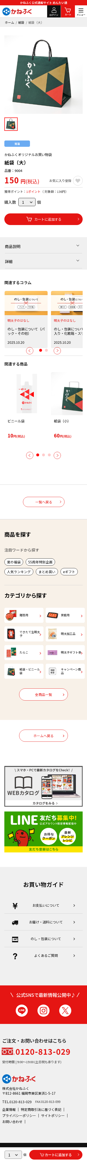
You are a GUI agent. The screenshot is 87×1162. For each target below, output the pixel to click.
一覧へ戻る (43, 501)
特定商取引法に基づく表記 (41, 1109)
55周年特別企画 (40, 562)
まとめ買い (46, 571)
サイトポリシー (53, 1115)
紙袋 (21, 22)
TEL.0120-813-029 (17, 1101)
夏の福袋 (14, 562)
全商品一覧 (43, 694)
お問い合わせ (12, 1121)
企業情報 (9, 1109)
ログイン (54, 14)
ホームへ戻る (43, 735)
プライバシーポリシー (19, 1115)
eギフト (69, 571)
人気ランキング (19, 571)
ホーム (9, 22)
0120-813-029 (43, 1051)
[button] (29, 350)
